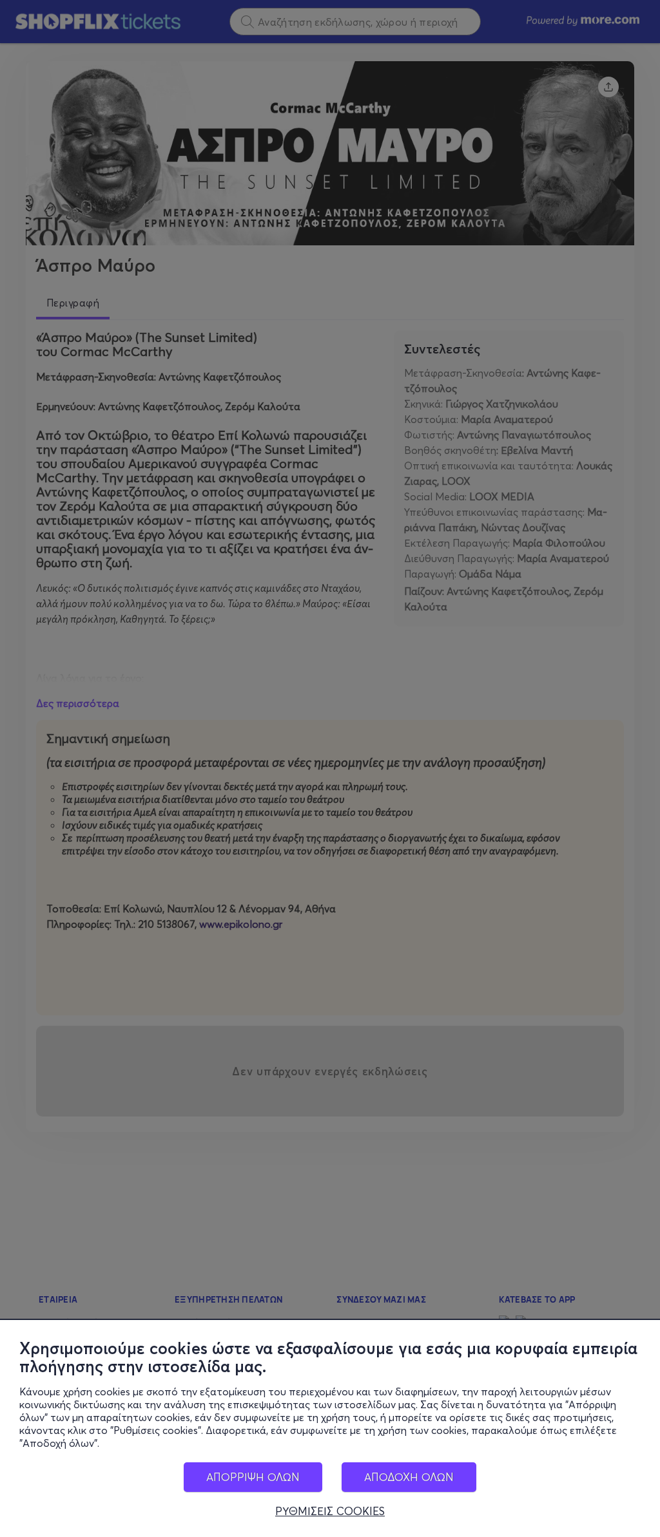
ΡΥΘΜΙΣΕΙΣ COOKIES (330, 1511)
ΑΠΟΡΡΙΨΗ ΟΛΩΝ (253, 1477)
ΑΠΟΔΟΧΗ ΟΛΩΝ (409, 1477)
